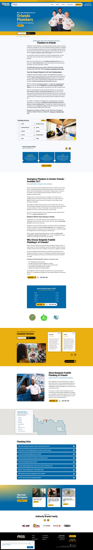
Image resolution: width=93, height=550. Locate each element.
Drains (64, 502)
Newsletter (44, 539)
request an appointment (38, 214)
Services (33, 535)
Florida (25, 36)
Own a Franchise (35, 539)
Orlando (28, 36)
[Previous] (66, 148)
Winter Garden (48, 52)
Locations (21, 36)
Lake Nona (38, 52)
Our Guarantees (45, 535)
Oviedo (45, 105)
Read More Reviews (69, 361)
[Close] (33, 542)
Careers (33, 537)
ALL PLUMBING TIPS (21, 500)
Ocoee (42, 52)
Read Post (50, 505)
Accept (30, 547)
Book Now (78, 4)
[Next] (70, 148)
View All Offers (46, 165)
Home (17, 36)
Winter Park (40, 105)
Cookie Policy (8, 544)
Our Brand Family (45, 537)
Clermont (33, 52)
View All (43, 120)
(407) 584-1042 (88, 5)
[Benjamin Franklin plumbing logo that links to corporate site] (5, 4)
